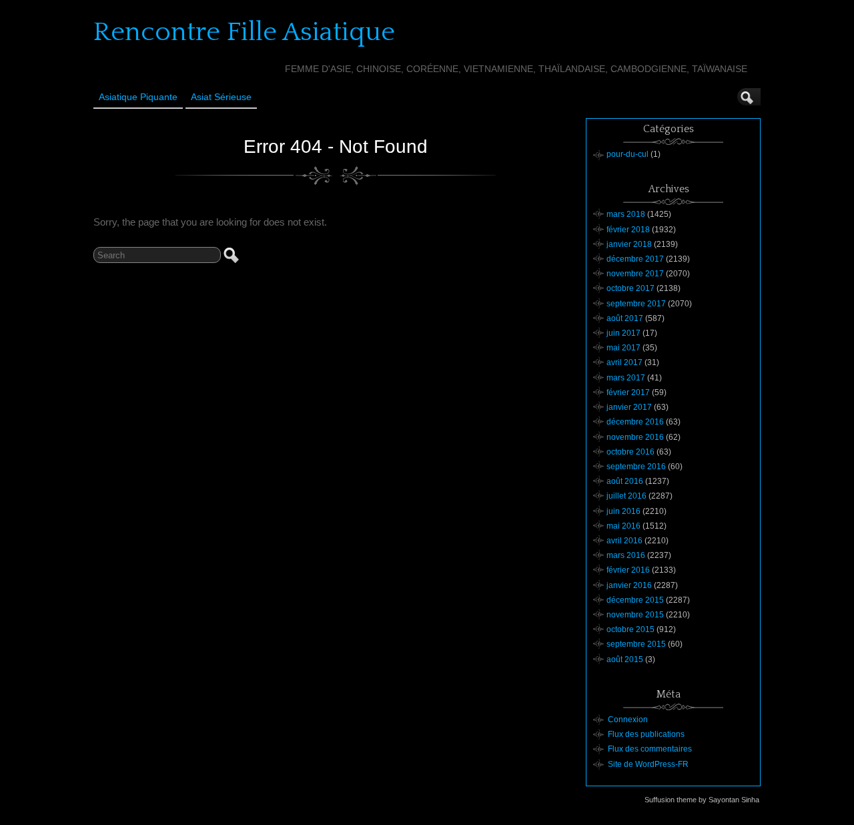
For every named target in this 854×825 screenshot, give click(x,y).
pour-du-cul (627, 154)
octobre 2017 (630, 288)
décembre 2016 (635, 422)
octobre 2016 (630, 452)
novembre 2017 (635, 273)
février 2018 (628, 229)
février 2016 (628, 570)
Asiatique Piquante (138, 96)
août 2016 (624, 481)
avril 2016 (624, 540)
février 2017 (628, 392)
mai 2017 (623, 347)
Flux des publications (646, 734)
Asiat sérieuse (221, 96)
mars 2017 (625, 377)
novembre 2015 (635, 614)
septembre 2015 (636, 644)
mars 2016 (625, 555)
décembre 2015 (635, 600)
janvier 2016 (629, 585)
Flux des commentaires (650, 749)
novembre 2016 (635, 437)
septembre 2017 (636, 303)
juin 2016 (623, 511)
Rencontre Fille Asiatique (244, 32)
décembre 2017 (635, 259)
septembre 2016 (636, 466)
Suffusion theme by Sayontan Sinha (702, 800)
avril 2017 (624, 362)
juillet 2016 (626, 496)
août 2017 (624, 318)
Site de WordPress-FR (648, 764)
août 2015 (624, 659)
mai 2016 (623, 526)
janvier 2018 (629, 244)
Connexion (628, 719)
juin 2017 (623, 333)
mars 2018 (625, 214)
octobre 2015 (630, 629)
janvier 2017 (629, 407)
